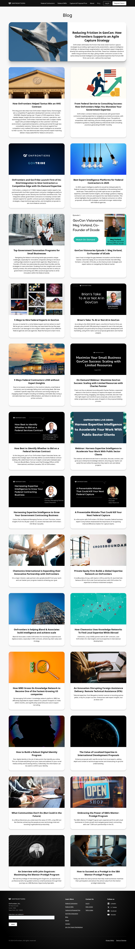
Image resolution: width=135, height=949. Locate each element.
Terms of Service (121, 940)
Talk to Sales (89, 910)
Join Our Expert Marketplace (74, 927)
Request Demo (119, 3)
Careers (67, 924)
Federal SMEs (62, 3)
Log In (107, 3)
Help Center (89, 907)
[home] (17, 3)
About (92, 3)
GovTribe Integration (71, 914)
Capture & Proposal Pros (78, 3)
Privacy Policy (110, 940)
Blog (98, 3)
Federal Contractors (48, 3)
